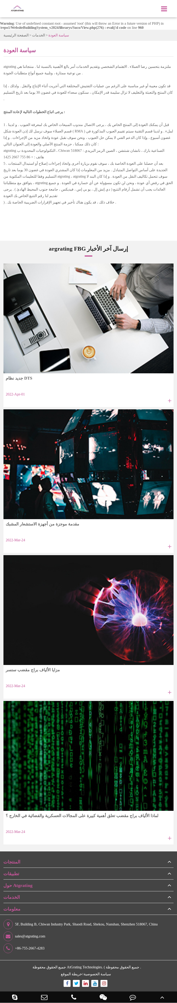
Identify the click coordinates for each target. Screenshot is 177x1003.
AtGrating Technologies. (85, 967)
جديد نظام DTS (19, 378)
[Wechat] (103, 997)
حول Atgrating (17, 885)
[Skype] (15, 997)
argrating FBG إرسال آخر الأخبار (88, 248)
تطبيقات (11, 873)
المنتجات (12, 861)
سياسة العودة (58, 35)
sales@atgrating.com (30, 936)
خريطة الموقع (71, 974)
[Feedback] (133, 997)
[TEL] (73, 997)
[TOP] (162, 997)
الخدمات (38, 35)
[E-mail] (44, 997)
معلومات (12, 908)
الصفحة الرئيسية (16, 35)
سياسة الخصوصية (97, 974)
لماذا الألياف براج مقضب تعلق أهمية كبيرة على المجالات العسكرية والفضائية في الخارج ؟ (82, 815)
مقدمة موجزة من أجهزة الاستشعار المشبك (42, 524)
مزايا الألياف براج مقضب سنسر (33, 670)
